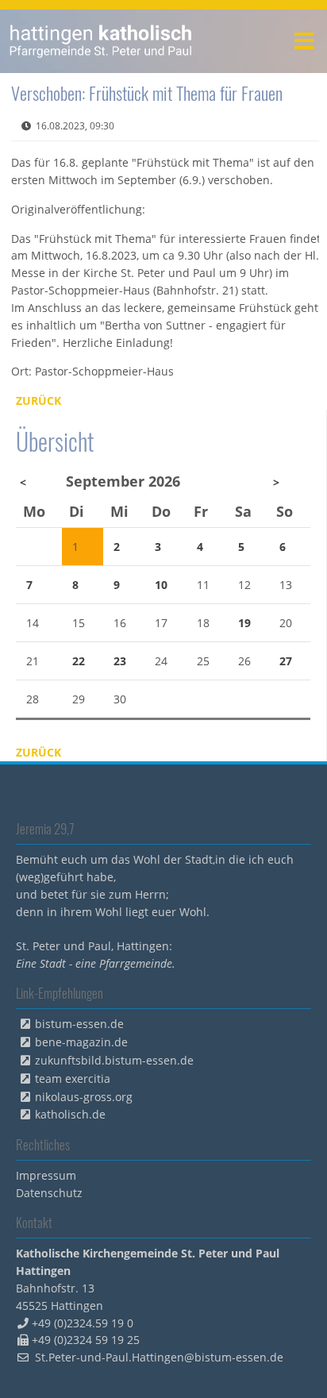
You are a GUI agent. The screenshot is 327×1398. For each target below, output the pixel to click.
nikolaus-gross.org (84, 1096)
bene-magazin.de (81, 1041)
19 (244, 622)
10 (161, 584)
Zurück (38, 400)
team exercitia (72, 1078)
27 (285, 660)
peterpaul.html (101, 41)
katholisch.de (70, 1114)
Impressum (46, 1175)
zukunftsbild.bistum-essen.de (114, 1060)
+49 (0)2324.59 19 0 (82, 1323)
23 (119, 660)
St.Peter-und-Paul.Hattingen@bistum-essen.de (159, 1357)
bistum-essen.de (79, 1023)
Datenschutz (49, 1192)
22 (78, 660)
